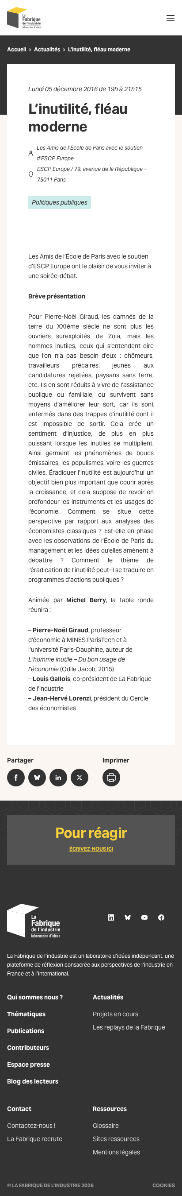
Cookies (163, 1185)
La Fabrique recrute (34, 1139)
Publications (25, 1031)
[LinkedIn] (111, 917)
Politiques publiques (59, 202)
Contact (19, 1109)
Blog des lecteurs (32, 1081)
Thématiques (26, 1014)
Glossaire (106, 1126)
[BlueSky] (128, 917)
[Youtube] (144, 917)
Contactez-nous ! (31, 1126)
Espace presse (28, 1064)
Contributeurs (28, 1048)
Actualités (47, 49)
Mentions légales (116, 1152)
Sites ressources (116, 1139)
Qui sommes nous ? (35, 997)
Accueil (16, 49)
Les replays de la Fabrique (129, 1027)
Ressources (110, 1109)
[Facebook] (161, 917)
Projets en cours (115, 1014)
